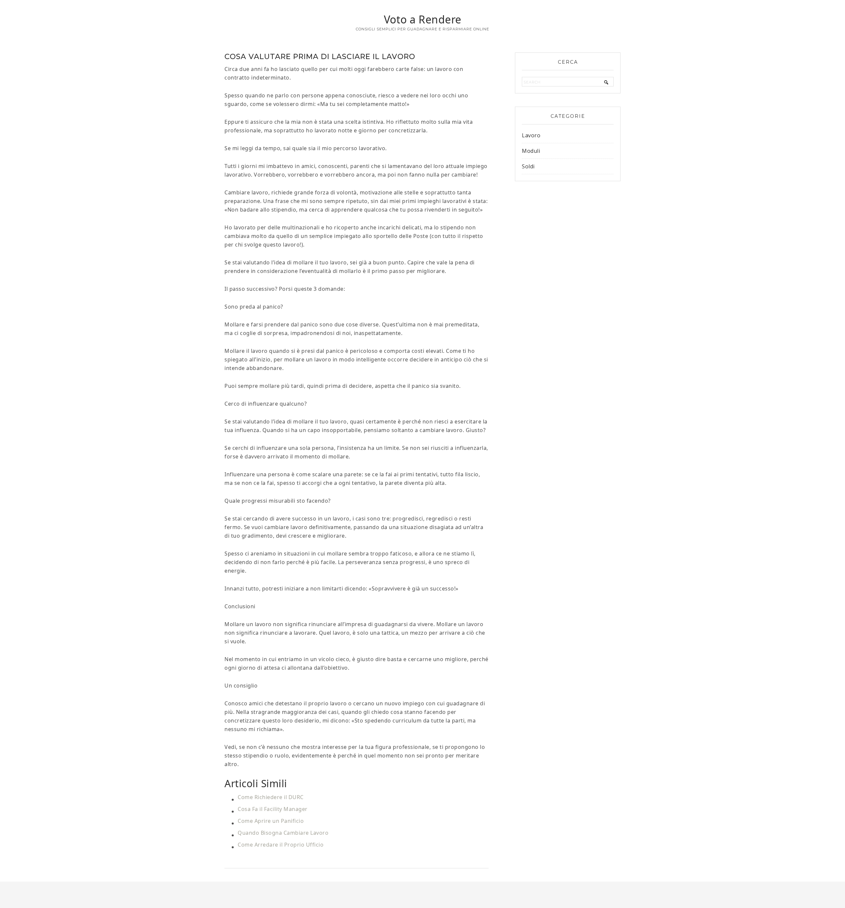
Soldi (528, 166)
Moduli (531, 150)
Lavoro (531, 135)
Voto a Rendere (422, 19)
